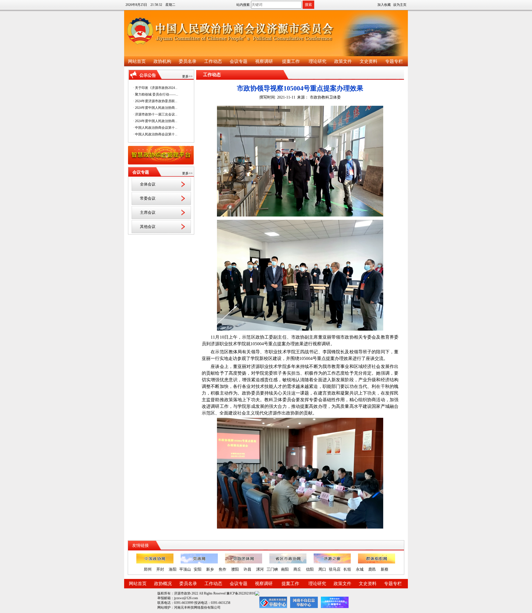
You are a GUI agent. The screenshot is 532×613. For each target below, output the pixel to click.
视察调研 (264, 61)
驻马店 (335, 569)
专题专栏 (394, 61)
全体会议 (147, 184)
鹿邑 (372, 569)
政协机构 (162, 61)
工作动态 (213, 61)
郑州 (148, 569)
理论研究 (317, 61)
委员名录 (187, 61)
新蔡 (384, 569)
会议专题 (238, 61)
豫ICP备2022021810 (240, 593)
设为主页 (399, 5)
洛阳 (173, 569)
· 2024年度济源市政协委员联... (155, 101)
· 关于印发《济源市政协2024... (155, 88)
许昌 (247, 569)
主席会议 (147, 212)
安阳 (197, 569)
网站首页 (137, 61)
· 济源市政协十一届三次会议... (155, 114)
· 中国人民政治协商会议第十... (155, 128)
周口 (322, 569)
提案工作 (291, 61)
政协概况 (163, 583)
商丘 (297, 569)
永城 (360, 569)
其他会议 (147, 227)
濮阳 (235, 569)
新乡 (210, 569)
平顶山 (185, 569)
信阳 (310, 569)
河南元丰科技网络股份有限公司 (197, 607)
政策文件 (343, 61)
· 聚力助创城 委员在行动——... (155, 94)
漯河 (260, 569)
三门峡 (272, 569)
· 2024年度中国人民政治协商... (155, 108)
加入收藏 (384, 5)
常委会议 (147, 198)
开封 (160, 569)
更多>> (187, 76)
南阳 (285, 569)
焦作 (222, 569)
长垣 (347, 569)
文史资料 (368, 61)
